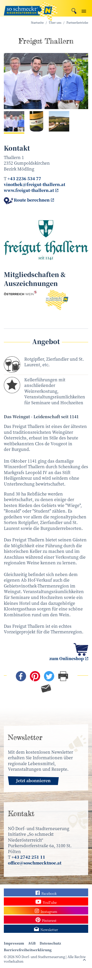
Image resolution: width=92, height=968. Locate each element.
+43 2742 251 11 (28, 857)
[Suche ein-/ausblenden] (74, 10)
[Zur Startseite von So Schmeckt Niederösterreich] (30, 8)
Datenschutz (50, 943)
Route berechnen (32, 200)
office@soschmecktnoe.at (34, 863)
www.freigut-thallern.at (29, 190)
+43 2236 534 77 (24, 178)
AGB (32, 943)
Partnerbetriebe (77, 22)
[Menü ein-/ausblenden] (83, 10)
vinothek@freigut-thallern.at (34, 184)
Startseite (37, 22)
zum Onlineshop (66, 658)
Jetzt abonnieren (33, 780)
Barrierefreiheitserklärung (28, 950)
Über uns (55, 22)
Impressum (14, 943)
